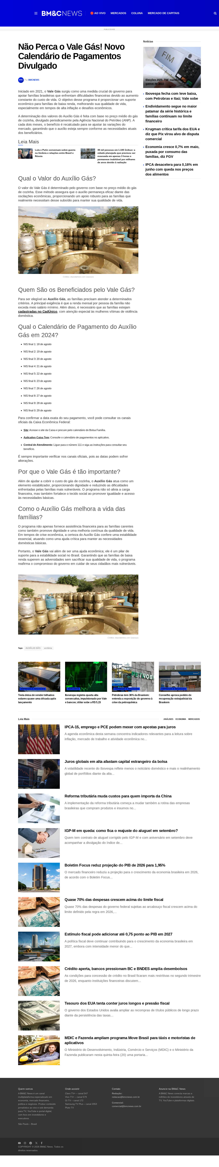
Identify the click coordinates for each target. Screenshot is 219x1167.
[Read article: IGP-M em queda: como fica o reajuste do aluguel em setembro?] (39, 843)
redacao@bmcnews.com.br (126, 1097)
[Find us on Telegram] (30, 1143)
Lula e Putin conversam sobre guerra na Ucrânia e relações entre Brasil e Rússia (55, 153)
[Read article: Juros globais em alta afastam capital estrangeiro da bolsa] (39, 774)
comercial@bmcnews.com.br (126, 1106)
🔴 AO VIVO (97, 13)
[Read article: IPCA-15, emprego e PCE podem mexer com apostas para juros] (39, 739)
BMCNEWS (33, 80)
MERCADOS (118, 13)
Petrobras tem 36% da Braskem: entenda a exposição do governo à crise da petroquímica (132, 699)
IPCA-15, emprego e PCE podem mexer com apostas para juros (120, 727)
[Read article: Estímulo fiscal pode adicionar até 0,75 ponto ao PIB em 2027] (39, 946)
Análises (168, 719)
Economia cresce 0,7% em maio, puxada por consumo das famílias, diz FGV (172, 152)
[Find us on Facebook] (41, 1143)
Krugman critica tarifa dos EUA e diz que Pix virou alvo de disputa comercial (172, 134)
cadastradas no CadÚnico (37, 311)
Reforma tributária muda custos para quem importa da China (118, 796)
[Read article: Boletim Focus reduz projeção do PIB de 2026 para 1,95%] (39, 877)
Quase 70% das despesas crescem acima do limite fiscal (114, 899)
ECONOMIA (181, 719)
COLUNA (137, 13)
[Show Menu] (35, 13)
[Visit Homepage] (62, 13)
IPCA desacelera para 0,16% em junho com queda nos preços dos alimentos (171, 169)
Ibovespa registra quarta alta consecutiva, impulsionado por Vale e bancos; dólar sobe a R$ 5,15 (86, 699)
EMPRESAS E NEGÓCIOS (33, 689)
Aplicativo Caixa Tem (36, 437)
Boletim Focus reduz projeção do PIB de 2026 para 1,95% (115, 865)
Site (26, 430)
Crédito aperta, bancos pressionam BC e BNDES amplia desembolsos (126, 969)
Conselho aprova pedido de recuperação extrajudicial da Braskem (175, 699)
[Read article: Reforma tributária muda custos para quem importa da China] (39, 808)
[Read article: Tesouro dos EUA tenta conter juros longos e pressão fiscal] (39, 1016)
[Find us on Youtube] (19, 1143)
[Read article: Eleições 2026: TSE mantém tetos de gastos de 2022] (172, 67)
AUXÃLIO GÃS (33, 648)
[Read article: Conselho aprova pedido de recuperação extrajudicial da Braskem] (180, 677)
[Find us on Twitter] (36, 1143)
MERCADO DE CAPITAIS (163, 13)
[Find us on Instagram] (25, 1143)
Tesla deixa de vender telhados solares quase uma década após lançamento (37, 699)
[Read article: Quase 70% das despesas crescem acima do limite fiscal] (39, 912)
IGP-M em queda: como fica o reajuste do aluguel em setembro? (121, 830)
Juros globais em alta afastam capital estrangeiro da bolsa (116, 761)
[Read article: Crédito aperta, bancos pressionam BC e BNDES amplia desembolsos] (39, 981)
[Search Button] (215, 13)
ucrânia (48, 648)
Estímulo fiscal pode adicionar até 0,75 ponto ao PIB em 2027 (118, 934)
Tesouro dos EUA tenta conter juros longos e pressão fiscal (117, 1003)
